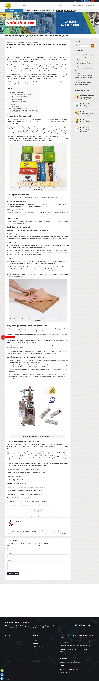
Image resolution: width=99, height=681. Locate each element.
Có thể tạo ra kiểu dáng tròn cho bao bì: (23, 98)
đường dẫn (50, 515)
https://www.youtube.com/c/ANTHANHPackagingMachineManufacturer (32, 505)
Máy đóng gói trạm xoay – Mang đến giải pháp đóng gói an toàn (83, 69)
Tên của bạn (10, 546)
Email (40, 546)
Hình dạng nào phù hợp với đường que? (21, 94)
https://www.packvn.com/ (19, 483)
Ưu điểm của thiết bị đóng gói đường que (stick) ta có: (25, 110)
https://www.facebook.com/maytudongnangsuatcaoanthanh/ (30, 487)
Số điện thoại (10, 553)
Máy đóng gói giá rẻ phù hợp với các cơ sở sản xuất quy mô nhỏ (83, 76)
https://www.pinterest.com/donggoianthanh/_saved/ (27, 490)
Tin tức (48, 10)
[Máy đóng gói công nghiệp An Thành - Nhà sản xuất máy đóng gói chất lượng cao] (12, 5)
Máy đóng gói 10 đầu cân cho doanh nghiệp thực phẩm (83, 83)
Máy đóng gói (41, 10)
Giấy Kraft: (16, 106)
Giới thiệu (34, 10)
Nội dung (9, 560)
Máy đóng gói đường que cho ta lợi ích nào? (20, 108)
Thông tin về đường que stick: (16, 92)
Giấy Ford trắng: (17, 103)
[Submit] (92, 45)
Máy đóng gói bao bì (22, 42)
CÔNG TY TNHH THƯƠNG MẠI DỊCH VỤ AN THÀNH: (26, 112)
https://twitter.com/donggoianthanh (21, 498)
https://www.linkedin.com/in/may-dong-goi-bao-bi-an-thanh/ (29, 501)
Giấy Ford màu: (17, 104)
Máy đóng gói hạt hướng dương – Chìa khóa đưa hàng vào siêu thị (84, 56)
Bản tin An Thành (11, 42)
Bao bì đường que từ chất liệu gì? (20, 101)
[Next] (95, 23)
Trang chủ (27, 10)
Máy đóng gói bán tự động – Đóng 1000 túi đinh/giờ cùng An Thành (84, 63)
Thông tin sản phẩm (33, 42)
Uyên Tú (22, 52)
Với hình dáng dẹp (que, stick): (21, 96)
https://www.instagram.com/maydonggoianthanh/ (27, 494)
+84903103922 (64, 669)
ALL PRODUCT (11, 10)
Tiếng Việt (74, 1)
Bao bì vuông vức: (18, 99)
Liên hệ (53, 10)
